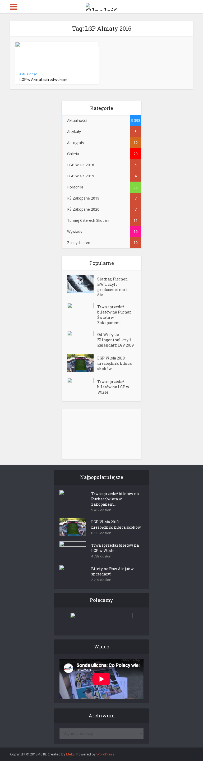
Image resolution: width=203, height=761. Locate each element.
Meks (70, 754)
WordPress (105, 754)
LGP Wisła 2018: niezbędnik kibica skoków (114, 363)
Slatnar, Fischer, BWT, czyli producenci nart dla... (112, 286)
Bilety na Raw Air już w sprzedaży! (112, 571)
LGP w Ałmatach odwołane (43, 79)
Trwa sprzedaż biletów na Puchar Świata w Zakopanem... (114, 314)
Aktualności (28, 74)
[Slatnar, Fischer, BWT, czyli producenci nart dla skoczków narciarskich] (82, 284)
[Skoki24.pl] (101, 6)
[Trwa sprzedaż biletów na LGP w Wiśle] (82, 387)
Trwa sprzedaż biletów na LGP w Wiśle (113, 387)
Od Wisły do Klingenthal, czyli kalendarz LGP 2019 (115, 340)
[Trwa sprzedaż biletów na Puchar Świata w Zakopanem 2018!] (82, 312)
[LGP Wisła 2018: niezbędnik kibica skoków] (82, 363)
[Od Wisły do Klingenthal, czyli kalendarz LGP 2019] (82, 340)
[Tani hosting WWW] (101, 621)
